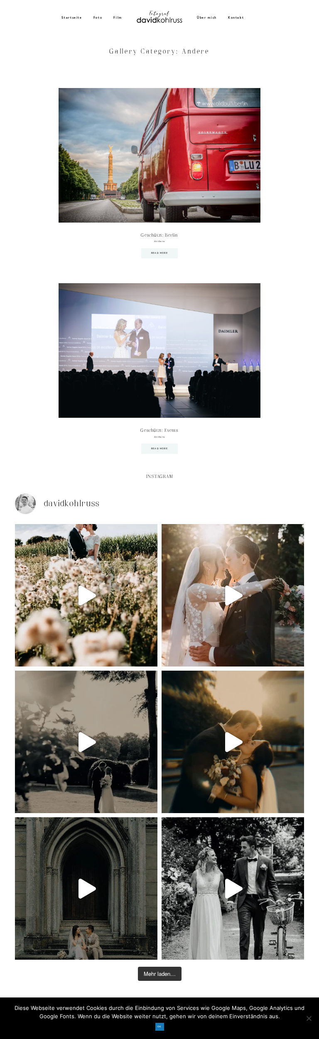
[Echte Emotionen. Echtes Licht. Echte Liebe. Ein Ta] (233, 742)
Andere (159, 241)
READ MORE (159, 253)
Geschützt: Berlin (159, 235)
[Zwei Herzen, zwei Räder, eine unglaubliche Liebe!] (233, 888)
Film (117, 18)
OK (159, 1026)
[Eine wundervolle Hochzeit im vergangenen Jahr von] (233, 595)
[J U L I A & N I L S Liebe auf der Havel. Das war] (86, 742)
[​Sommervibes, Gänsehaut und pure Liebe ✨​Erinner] (86, 595)
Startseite (71, 18)
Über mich (207, 18)
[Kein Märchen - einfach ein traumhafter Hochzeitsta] (86, 888)
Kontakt (236, 18)
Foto (98, 18)
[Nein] (308, 1018)
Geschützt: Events (159, 431)
